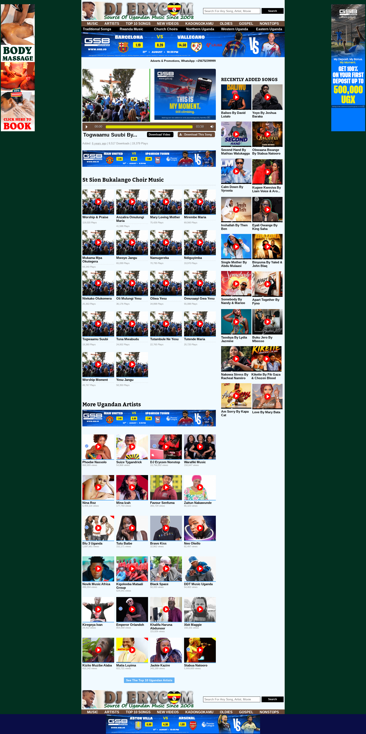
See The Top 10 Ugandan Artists (149, 680)
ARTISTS (111, 23)
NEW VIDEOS (168, 23)
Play (86, 127)
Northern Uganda (200, 29)
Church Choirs (166, 29)
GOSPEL (246, 23)
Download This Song (198, 134)
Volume (211, 126)
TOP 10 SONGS (138, 23)
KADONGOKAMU (199, 23)
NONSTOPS (269, 23)
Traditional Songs (97, 29)
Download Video (159, 134)
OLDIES (226, 23)
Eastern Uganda (269, 29)
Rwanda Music (131, 29)
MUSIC (92, 23)
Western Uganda (234, 29)
